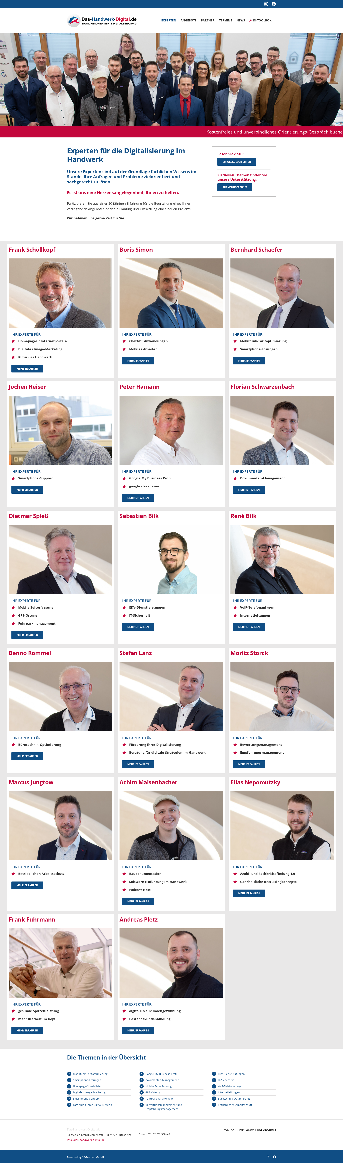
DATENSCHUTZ (266, 1129)
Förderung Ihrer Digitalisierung (92, 1105)
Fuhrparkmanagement (159, 1098)
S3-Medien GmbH (93, 1157)
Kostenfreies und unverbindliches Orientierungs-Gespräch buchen (189, 132)
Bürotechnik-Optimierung (234, 1098)
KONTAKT (230, 1129)
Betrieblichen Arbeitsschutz (235, 1105)
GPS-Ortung (152, 1092)
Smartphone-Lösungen (87, 1080)
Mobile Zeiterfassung (158, 1086)
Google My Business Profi (161, 1074)
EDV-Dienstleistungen (231, 1074)
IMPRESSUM (246, 1129)
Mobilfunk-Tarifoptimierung (90, 1074)
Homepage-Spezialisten (87, 1086)
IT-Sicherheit (226, 1080)
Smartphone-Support (86, 1098)
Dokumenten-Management (162, 1080)
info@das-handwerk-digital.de (86, 1140)
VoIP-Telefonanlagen (230, 1086)
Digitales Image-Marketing (89, 1092)
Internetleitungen (229, 1092)
